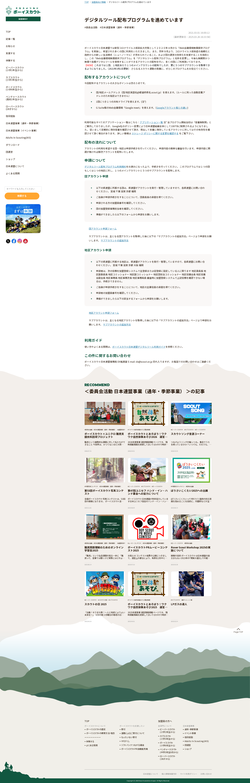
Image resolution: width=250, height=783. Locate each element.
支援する (10, 53)
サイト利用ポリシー (188, 773)
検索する (22, 196)
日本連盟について (15, 166)
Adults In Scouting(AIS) (18, 137)
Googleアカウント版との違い (171, 107)
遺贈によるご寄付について (133, 733)
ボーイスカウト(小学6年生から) (14, 88)
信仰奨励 (10, 116)
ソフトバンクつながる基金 (132, 745)
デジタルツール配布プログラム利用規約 (105, 166)
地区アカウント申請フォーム (104, 313)
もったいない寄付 (129, 737)
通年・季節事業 (191, 729)
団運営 (9, 152)
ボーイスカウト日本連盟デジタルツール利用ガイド (139, 346)
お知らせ (10, 46)
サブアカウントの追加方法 (114, 240)
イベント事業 (190, 733)
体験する (10, 60)
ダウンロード (13, 144)
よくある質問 (13, 173)
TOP (8, 31)
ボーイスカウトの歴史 (95, 729)
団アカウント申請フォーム (103, 228)
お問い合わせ (206, 773)
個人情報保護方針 (169, 773)
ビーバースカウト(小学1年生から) (15, 69)
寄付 (123, 729)
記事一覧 (10, 39)
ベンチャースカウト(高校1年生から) (16, 98)
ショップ (10, 159)
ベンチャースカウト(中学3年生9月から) (169, 750)
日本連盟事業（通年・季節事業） (23, 123)
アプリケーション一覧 (151, 122)
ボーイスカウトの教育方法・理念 (100, 733)
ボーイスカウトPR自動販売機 (134, 748)
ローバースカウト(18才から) (15, 108)
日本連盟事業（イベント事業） (22, 130)
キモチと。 (125, 741)
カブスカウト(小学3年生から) (14, 79)
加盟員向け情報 (99, 2)
